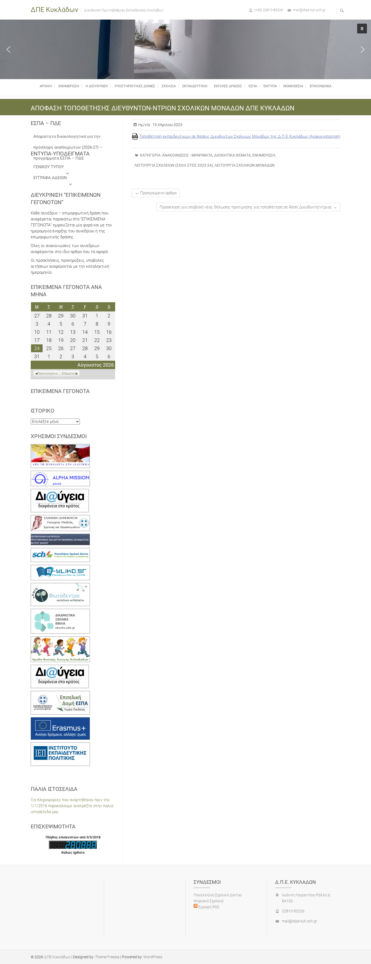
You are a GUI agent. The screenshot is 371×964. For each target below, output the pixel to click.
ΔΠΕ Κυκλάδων (54, 10)
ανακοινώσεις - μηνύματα (187, 155)
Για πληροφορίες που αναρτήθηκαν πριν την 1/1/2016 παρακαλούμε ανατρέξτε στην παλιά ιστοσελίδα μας (72, 805)
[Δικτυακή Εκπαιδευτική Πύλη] (60, 567)
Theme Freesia (107, 957)
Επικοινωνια (320, 86)
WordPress (152, 957)
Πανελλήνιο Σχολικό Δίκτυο (218, 895)
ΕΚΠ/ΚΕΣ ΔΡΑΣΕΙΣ (228, 86)
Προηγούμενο (47, 373)
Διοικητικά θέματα (232, 155)
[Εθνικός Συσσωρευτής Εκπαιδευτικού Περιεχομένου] (60, 586)
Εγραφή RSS (208, 907)
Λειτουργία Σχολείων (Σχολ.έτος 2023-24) (173, 165)
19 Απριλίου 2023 (167, 125)
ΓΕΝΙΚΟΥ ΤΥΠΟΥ (48, 166)
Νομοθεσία (293, 86)
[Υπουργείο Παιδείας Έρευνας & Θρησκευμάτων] (60, 518)
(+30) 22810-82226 (268, 10)
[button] (8, 49)
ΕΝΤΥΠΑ (270, 86)
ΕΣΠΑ (253, 86)
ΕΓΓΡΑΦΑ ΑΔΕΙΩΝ (50, 177)
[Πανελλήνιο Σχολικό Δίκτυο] (60, 550)
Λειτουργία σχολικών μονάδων (245, 165)
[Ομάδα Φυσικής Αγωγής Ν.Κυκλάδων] (60, 639)
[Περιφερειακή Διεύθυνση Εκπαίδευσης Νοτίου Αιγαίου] (60, 536)
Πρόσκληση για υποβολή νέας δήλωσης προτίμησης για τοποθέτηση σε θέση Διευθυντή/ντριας (248, 207)
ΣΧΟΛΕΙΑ (169, 86)
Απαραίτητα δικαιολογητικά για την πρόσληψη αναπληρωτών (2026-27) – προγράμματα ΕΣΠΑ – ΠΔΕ (67, 138)
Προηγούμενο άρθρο (156, 193)
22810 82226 (293, 911)
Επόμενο (68, 373)
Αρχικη (46, 86)
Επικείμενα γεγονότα (60, 391)
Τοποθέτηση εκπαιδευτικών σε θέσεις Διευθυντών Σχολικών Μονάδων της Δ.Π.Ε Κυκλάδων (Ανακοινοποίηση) (239, 136)
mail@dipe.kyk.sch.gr (309, 10)
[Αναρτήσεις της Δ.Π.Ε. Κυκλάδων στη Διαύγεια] (60, 491)
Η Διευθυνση (97, 86)
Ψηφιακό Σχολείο (209, 901)
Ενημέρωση (68, 86)
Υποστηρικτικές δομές (134, 86)
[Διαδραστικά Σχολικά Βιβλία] (60, 611)
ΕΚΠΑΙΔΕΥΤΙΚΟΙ (194, 86)
